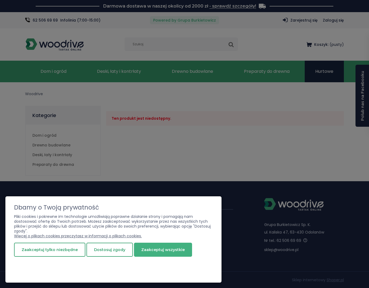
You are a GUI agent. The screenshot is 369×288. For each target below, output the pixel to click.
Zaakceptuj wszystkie (163, 249)
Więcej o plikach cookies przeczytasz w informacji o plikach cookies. (78, 236)
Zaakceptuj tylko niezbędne (50, 249)
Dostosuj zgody (109, 249)
